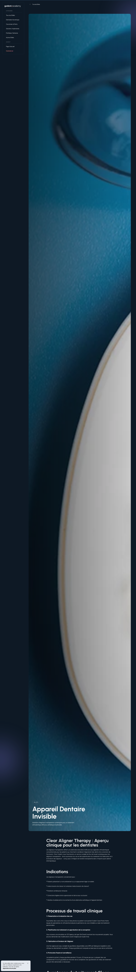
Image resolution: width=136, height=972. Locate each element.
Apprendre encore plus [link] (9, 968)
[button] (28, 963)
